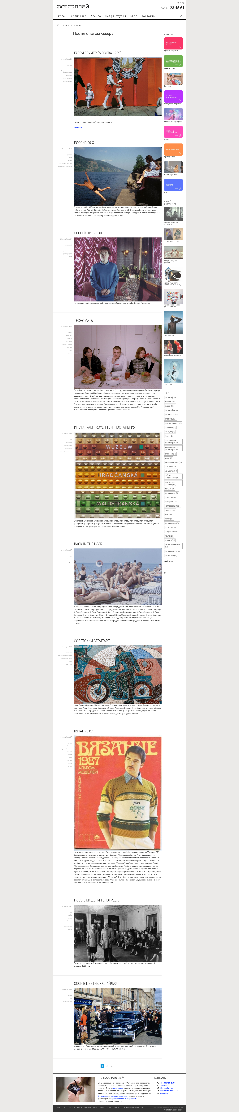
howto (169, 536)
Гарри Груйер (67, 81)
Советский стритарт (92, 641)
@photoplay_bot (166, 1088)
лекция (169, 489)
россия (69, 155)
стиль (70, 763)
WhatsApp (165, 1085)
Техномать (83, 320)
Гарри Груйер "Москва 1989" (97, 53)
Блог (133, 16)
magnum (69, 75)
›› (111, 1066)
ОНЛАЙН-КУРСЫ (91, 1107)
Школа (60, 16)
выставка (170, 467)
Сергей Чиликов (88, 233)
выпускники (171, 531)
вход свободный (173, 462)
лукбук (69, 332)
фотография (67, 253)
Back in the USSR (88, 544)
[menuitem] (60, 16)
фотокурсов (103, 1096)
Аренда (96, 16)
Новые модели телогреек (96, 900)
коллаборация (172, 506)
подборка (170, 497)
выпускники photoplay (170, 483)
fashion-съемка (67, 344)
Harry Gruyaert (67, 78)
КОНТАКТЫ (118, 1107)
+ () (167, 1082)
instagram (68, 448)
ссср (70, 68)
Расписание (77, 16)
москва (69, 65)
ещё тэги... (168, 561)
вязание (69, 760)
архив (70, 160)
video (168, 458)
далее (77, 127)
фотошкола (171, 414)
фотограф (68, 245)
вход (181, 2)
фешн (70, 353)
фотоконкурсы (172, 551)
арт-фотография (173, 423)
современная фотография (171, 441)
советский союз (66, 559)
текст (169, 519)
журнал (69, 751)
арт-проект (171, 502)
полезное (170, 427)
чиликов (69, 248)
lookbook (69, 341)
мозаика (69, 653)
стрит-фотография (65, 655)
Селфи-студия (115, 16)
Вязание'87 (83, 731)
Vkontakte (164, 1093)
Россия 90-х (84, 143)
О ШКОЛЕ (71, 1107)
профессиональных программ (124, 1098)
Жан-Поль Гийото (65, 163)
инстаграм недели (66, 451)
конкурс (170, 432)
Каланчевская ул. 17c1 (170, 1090)
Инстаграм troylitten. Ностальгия (104, 427)
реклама (69, 664)
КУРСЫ (79, 1107)
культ (70, 743)
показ (70, 929)
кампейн (69, 335)
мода (70, 754)
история (69, 442)
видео (169, 406)
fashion (69, 338)
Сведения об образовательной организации (166, 1107)
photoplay (170, 419)
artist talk (170, 454)
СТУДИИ (102, 1107)
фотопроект (171, 493)
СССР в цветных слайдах (95, 983)
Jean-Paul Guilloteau (65, 166)
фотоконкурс (172, 523)
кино (168, 514)
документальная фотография (66, 71)
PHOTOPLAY (61, 1107)
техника (170, 540)
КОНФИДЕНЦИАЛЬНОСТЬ (133, 1107)
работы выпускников (172, 476)
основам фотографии (120, 1096)
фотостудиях (117, 1088)
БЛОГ (109, 1107)
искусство (171, 471)
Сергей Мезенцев (66, 749)
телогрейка (68, 926)
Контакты (148, 16)
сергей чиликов (67, 251)
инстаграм (68, 445)
